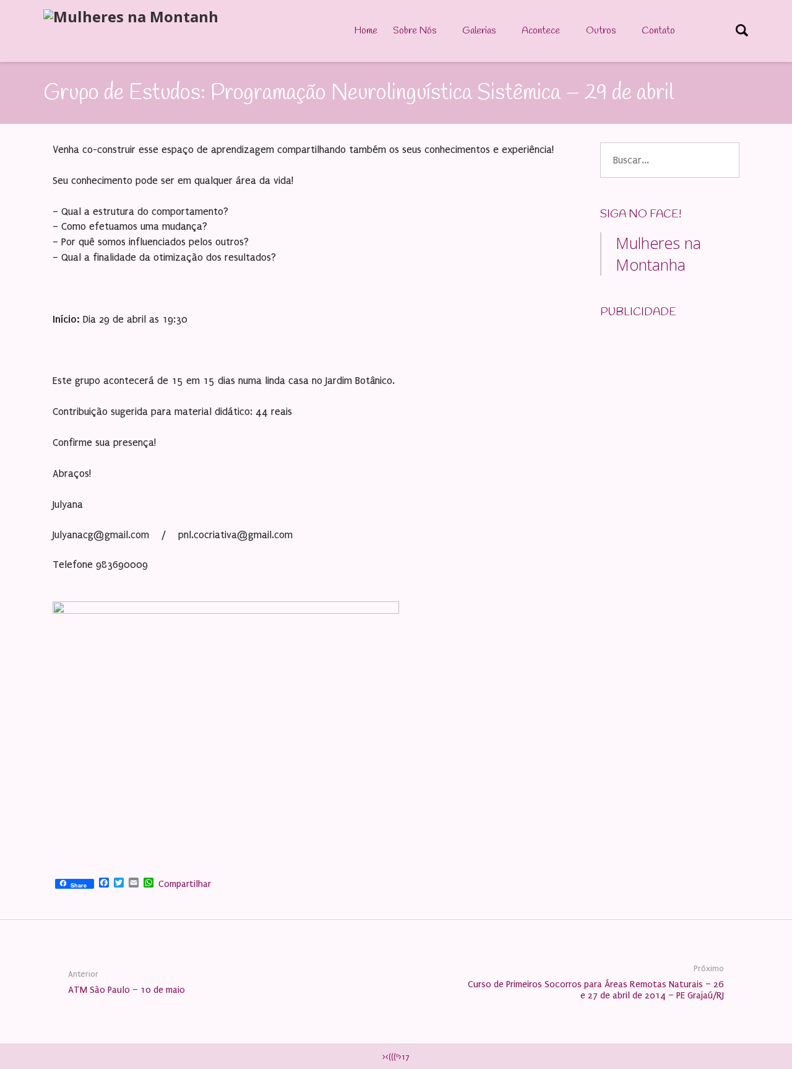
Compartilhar (184, 884)
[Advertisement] (693, 407)
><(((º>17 (396, 1057)
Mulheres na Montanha (658, 253)
